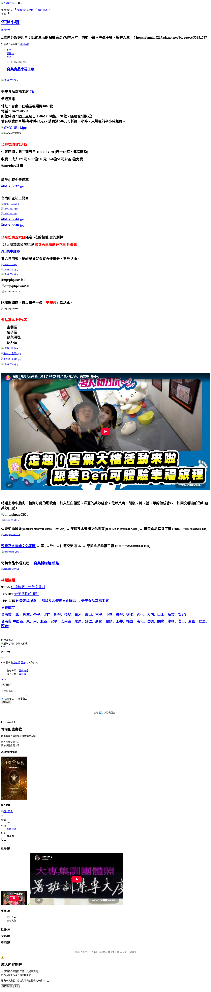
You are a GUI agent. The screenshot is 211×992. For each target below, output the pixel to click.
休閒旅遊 (24, 44)
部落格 (10, 53)
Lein (3, 646)
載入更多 (6, 685)
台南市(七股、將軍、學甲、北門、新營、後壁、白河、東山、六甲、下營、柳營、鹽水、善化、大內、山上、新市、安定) (93, 614)
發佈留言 (6, 702)
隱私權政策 (121, 952)
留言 (23, 662)
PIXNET (84, 952)
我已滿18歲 (7, 986)
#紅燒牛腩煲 (10, 251)
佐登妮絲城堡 (26, 601)
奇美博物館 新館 (46, 563)
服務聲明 (133, 952)
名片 (9, 57)
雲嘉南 (22, 674)
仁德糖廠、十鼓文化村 (28, 587)
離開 (16, 986)
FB (32, 91)
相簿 (9, 50)
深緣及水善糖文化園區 (18, 546)
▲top (3, 679)
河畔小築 (10, 22)
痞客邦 (16, 662)
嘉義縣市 (8, 607)
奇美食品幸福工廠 (20, 69)
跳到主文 (5, 30)
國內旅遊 (23, 670)
